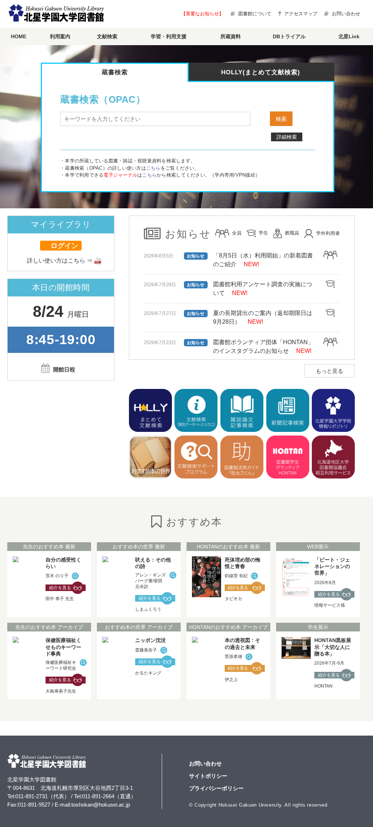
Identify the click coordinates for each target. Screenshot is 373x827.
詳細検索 (286, 137)
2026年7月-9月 (329, 663)
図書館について (255, 13)
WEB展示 (318, 547)
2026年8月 (325, 582)
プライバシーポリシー (216, 788)
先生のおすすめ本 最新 (49, 547)
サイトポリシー (208, 776)
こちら (153, 168)
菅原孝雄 (233, 656)
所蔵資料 (230, 36)
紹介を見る (60, 587)
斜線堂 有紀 (236, 575)
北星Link (349, 36)
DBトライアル (289, 36)
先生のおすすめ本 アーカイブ (49, 627)
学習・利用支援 (168, 36)
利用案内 (60, 36)
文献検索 (107, 36)
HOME (18, 36)
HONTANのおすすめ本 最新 (228, 547)
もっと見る (329, 371)
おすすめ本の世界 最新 (139, 547)
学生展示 (318, 627)
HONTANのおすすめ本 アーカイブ (228, 627)
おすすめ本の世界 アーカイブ (139, 627)
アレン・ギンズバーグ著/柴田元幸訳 (150, 580)
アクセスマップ (300, 13)
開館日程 (64, 369)
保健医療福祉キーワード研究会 (61, 665)
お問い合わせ (345, 13)
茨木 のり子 (57, 575)
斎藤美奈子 (146, 650)
